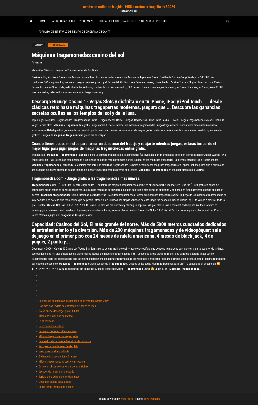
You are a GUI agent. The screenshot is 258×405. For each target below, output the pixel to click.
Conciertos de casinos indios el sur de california (65, 341)
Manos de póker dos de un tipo (56, 316)
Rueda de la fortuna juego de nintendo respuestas (133, 21)
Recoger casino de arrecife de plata (58, 346)
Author (39, 62)
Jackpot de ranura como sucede (56, 371)
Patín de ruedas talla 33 (51, 326)
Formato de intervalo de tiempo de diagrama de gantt (75, 31)
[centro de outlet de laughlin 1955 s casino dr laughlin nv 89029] (31, 21)
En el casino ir (46, 321)
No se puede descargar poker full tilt (59, 311)
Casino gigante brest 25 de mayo (72, 21)
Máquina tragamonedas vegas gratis (58, 336)
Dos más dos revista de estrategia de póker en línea (67, 306)
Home (42, 21)
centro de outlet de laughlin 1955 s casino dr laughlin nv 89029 (129, 7)
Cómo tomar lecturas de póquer (56, 387)
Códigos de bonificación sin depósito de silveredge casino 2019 (74, 301)
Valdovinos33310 (57, 45)
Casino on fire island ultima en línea (58, 331)
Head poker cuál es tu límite (54, 351)
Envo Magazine (152, 398)
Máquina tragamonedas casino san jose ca (62, 361)
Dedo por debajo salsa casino (55, 381)
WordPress (127, 398)
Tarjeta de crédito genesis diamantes (59, 376)
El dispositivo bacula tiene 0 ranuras (58, 356)
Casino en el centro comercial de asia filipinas (63, 366)
